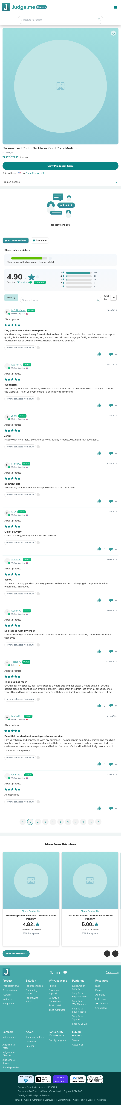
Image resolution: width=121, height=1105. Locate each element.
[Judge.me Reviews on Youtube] (65, 972)
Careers (30, 1046)
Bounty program (57, 1040)
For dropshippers (34, 985)
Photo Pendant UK (35, 173)
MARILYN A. (18, 310)
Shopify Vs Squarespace (79, 1010)
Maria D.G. (17, 716)
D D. (13, 511)
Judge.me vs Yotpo (9, 1046)
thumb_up (99, 354)
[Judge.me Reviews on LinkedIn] (58, 972)
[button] (107, 953)
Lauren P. (16, 364)
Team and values (34, 1037)
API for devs (101, 1003)
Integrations (9, 1003)
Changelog (101, 1008)
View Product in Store (60, 166)
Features (7, 994)
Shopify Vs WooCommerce (80, 1002)
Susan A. (16, 559)
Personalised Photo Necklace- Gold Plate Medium (40, 148)
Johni (14, 416)
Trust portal (55, 1005)
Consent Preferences (97, 1100)
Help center (101, 999)
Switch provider (11, 1067)
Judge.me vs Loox (9, 1039)
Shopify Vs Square (77, 1018)
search (99, 20)
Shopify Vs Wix (80, 1023)
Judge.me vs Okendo (9, 1054)
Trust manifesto (57, 1009)
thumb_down (111, 354)
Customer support (54, 992)
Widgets (7, 999)
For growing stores (32, 999)
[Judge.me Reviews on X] (51, 972)
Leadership (31, 1041)
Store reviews (10, 990)
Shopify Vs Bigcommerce (79, 995)
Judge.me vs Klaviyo (9, 1061)
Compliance (50, 1100)
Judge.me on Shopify (78, 987)
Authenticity (37, 1100)
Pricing (52, 985)
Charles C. (17, 774)
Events (98, 990)
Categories (77, 1044)
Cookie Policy (79, 1100)
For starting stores (31, 992)
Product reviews (11, 985)
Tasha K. (16, 662)
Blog (97, 985)
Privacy (26, 1100)
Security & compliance (55, 999)
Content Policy (64, 1100)
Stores (75, 1040)
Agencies (100, 994)
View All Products (16, 953)
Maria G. (16, 463)
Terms (17, 1100)
